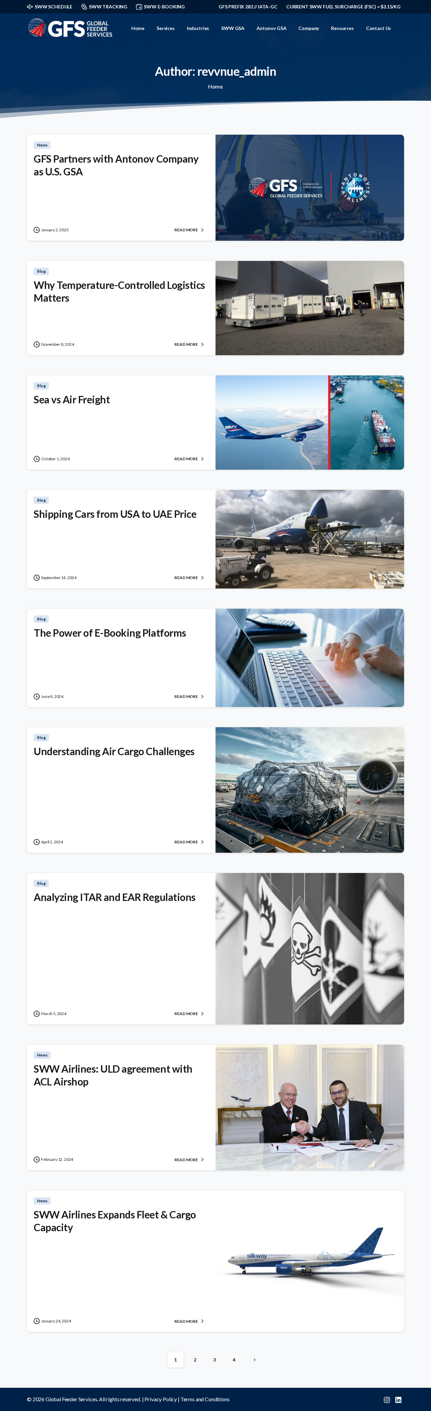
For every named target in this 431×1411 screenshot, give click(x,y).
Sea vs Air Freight (72, 399)
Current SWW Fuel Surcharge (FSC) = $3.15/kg (343, 6)
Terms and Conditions (205, 1399)
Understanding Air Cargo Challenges (114, 751)
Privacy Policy (160, 1399)
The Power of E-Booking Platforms (110, 633)
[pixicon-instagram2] (387, 1399)
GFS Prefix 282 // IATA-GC (248, 6)
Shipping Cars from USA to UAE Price (115, 514)
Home (215, 86)
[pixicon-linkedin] (398, 1399)
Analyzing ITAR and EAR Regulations (115, 897)
